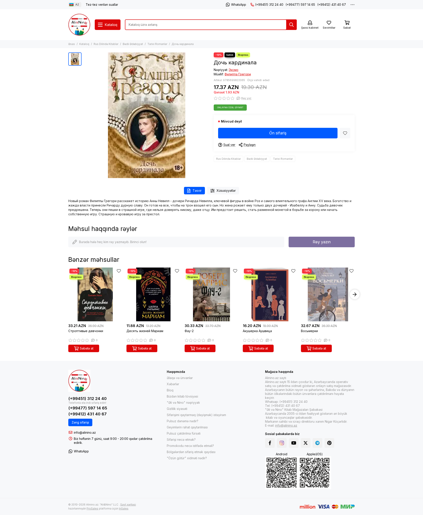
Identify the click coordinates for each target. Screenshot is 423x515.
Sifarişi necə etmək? (181, 439)
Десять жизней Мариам (144, 331)
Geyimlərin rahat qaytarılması (187, 427)
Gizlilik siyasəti (177, 409)
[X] (305, 443)
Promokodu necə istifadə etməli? (190, 446)
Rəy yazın (322, 242)
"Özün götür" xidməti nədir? (187, 458)
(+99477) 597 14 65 (300, 4)
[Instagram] (282, 443)
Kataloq (84, 44)
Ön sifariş (278, 133)
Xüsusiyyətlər (226, 190)
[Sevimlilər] (345, 133)
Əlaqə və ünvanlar (180, 378)
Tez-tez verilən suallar (102, 4)
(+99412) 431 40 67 (331, 4)
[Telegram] (317, 443)
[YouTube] (294, 443)
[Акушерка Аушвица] (270, 294)
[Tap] (291, 24)
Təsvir (197, 190)
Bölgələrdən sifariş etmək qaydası (191, 452)
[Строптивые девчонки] (95, 294)
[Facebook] (270, 443)
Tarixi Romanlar (157, 44)
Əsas (71, 44)
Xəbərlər (173, 384)
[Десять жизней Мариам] (153, 294)
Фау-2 (189, 331)
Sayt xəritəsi (128, 504)
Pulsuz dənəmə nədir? (182, 421)
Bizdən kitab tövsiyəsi (182, 396)
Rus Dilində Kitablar (106, 44)
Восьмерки (309, 331)
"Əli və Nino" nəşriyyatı (183, 402)
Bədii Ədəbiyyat (133, 44)
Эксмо (233, 70)
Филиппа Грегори (237, 74)
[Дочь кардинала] (146, 115)
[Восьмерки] (328, 294)
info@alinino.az (85, 432)
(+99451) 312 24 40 (269, 4)
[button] (68, 294)
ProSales (92, 508)
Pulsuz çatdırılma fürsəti (183, 433)
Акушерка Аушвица (257, 331)
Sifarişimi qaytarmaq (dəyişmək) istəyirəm (196, 415)
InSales (123, 508)
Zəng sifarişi (80, 422)
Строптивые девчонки (85, 331)
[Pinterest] (329, 443)
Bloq (170, 390)
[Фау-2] (211, 294)
